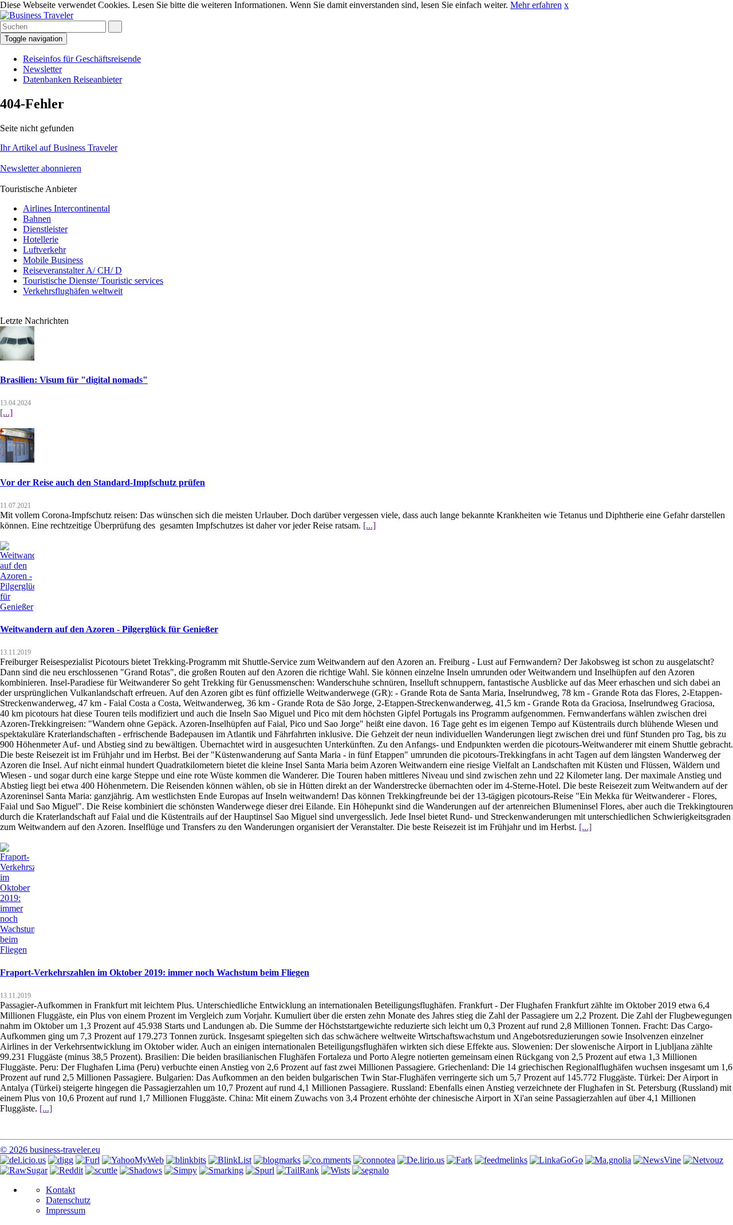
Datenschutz (68, 1200)
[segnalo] (370, 1170)
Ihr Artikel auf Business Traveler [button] (58, 147)
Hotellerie (40, 239)
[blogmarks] (277, 1160)
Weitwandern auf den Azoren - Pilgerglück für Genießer (109, 629)
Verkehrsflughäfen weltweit (73, 291)
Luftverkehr (44, 250)
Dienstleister (45, 229)
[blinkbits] (186, 1160)
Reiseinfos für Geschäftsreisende (82, 59)
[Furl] (88, 1160)
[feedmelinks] (501, 1160)
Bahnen (37, 219)
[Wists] (335, 1170)
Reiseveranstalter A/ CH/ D (72, 270)
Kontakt (60, 1190)
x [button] (566, 5)
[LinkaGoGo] (556, 1160)
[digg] (60, 1160)
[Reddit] (66, 1170)
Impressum (65, 1210)
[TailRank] (298, 1170)
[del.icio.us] (23, 1160)
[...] (6, 412)
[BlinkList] (229, 1160)
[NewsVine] (657, 1160)
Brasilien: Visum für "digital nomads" (74, 380)
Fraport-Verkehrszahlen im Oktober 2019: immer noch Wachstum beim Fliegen (154, 972)
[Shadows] (141, 1170)
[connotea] (374, 1160)
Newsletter (42, 69)
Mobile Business (53, 260)
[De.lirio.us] (420, 1160)
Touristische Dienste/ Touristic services (93, 280)
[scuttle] (101, 1170)
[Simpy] (180, 1170)
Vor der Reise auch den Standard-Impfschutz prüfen (102, 482)
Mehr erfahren (536, 5)
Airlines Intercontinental (66, 208)
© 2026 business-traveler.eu (50, 1149)
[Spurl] (260, 1170)
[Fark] (459, 1160)
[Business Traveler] (36, 15)
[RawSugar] (24, 1170)
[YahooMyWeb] (133, 1160)
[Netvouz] (703, 1160)
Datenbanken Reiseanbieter (72, 79)
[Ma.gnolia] (608, 1160)
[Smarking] (221, 1170)
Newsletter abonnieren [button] (40, 168)
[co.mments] (327, 1160)
